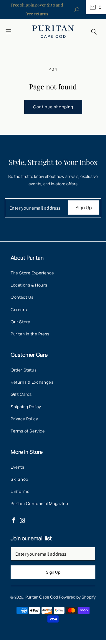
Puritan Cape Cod (41, 596)
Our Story (20, 321)
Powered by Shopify (77, 596)
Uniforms (20, 491)
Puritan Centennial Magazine (39, 503)
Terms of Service (28, 430)
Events (17, 466)
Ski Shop (19, 479)
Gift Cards (21, 394)
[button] (96, 7)
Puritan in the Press (30, 333)
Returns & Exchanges (32, 382)
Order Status (24, 369)
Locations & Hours (29, 284)
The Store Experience (32, 272)
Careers (19, 309)
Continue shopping (53, 106)
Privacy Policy (24, 418)
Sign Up (83, 207)
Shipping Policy (26, 406)
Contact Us (22, 297)
